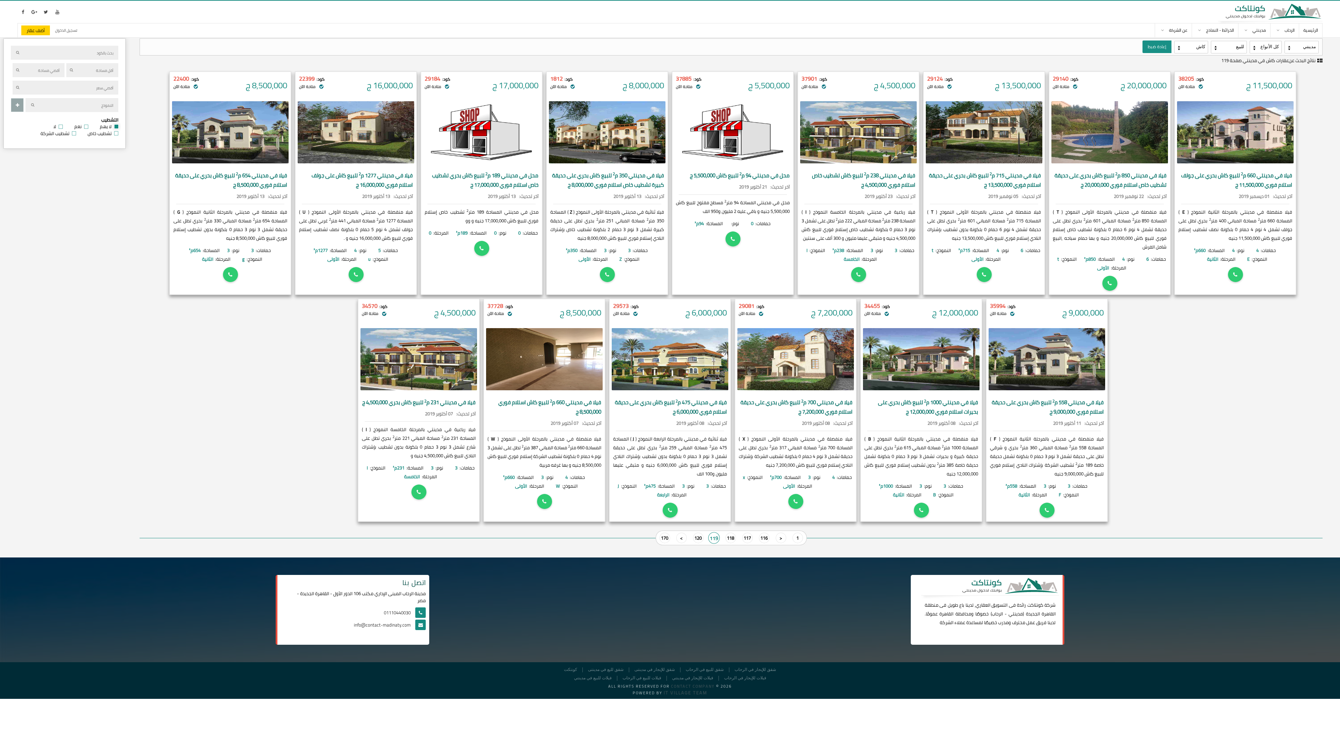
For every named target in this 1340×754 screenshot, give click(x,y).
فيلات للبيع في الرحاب (642, 678)
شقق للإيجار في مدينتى (654, 669)
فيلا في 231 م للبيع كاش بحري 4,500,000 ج (419, 402)
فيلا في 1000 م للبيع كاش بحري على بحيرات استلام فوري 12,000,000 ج (928, 407)
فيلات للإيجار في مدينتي (692, 678)
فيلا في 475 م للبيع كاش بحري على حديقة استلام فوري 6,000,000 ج (671, 407)
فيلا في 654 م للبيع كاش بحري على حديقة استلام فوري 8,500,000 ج (231, 180)
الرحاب (997, 613)
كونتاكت (1035, 605)
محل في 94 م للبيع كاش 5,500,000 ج (740, 175)
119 (714, 537)
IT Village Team (685, 692)
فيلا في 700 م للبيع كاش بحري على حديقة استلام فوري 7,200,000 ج (796, 407)
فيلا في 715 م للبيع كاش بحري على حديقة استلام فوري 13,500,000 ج (985, 180)
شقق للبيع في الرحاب (705, 669)
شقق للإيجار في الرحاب (755, 669)
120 (698, 538)
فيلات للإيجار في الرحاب (745, 678)
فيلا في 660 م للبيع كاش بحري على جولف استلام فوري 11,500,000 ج (1236, 180)
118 (730, 538)
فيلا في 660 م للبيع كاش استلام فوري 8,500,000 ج (549, 407)
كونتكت (570, 669)
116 (764, 538)
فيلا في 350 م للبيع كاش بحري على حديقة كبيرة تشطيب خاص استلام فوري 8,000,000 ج (608, 180)
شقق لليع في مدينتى (606, 669)
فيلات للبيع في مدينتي (593, 678)
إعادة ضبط (1157, 47)
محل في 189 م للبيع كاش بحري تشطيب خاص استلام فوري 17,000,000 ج (485, 180)
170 (664, 538)
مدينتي (1015, 613)
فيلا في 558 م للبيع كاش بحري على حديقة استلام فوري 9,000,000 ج (1048, 407)
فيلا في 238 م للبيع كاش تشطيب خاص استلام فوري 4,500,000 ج (863, 180)
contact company (693, 686)
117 (747, 538)
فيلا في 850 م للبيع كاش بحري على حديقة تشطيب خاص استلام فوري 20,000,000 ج (1111, 180)
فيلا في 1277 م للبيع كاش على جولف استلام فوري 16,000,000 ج (362, 180)
